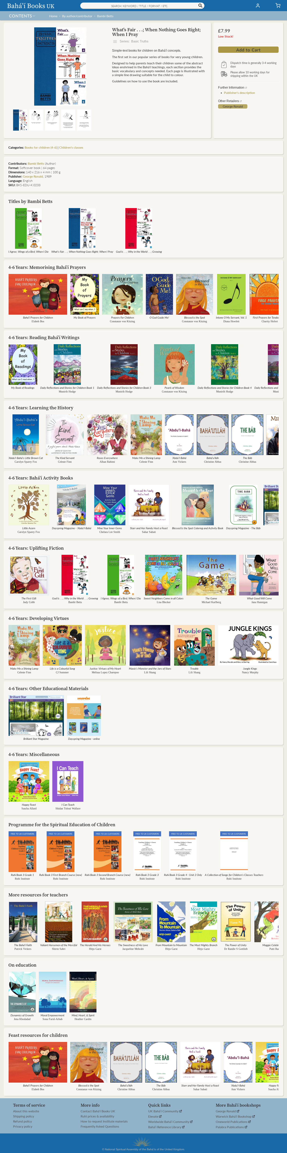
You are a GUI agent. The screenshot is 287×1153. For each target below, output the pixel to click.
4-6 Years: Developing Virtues (38, 618)
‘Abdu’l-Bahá (179, 457)
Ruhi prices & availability (97, 1116)
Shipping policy (23, 1116)
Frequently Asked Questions (100, 1126)
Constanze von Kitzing (122, 321)
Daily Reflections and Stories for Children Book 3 (124, 387)
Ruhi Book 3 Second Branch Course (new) (107, 874)
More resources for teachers (38, 895)
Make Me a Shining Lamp (146, 457)
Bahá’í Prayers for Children (38, 317)
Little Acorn (28, 528)
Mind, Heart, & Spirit (83, 1015)
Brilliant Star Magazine (36, 738)
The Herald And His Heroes (95, 944)
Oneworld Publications (232, 1121)
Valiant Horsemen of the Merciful (58, 944)
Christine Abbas (212, 461)
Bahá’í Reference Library (165, 1127)
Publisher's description (239, 92)
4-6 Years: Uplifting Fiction (36, 548)
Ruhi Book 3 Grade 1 (22, 874)
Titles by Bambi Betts (30, 201)
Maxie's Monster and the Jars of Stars (150, 668)
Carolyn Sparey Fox (26, 461)
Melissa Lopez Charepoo (105, 672)
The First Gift (28, 598)
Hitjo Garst (95, 948)
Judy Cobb (29, 602)
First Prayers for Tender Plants (270, 317)
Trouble (194, 668)
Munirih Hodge (67, 391)
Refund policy (22, 1121)
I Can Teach (68, 804)
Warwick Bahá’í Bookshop (234, 1116)
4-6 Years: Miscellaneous (34, 754)
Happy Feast (29, 804)
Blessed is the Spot (194, 317)
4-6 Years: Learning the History (40, 407)
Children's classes (71, 147)
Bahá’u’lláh (213, 457)
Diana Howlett (231, 321)
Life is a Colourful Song (62, 668)
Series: (133, 41)
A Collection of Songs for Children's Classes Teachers (234, 874)
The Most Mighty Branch (203, 944)
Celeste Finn (65, 461)
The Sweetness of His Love (133, 944)
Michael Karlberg (211, 602)
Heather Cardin (83, 1019)
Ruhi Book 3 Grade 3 (147, 874)
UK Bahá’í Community (163, 1111)
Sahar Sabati (149, 532)
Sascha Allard (29, 808)
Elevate (153, 1116)
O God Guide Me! (159, 317)
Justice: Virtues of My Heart (105, 668)
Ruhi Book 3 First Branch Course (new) (60, 874)
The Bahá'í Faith (23, 944)
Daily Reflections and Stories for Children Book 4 (225, 387)
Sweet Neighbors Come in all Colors (164, 598)
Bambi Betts (105, 16)
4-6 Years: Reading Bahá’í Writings (43, 337)
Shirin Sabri (58, 948)
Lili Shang (150, 672)
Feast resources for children (38, 1035)
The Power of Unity (236, 944)
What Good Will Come (259, 598)
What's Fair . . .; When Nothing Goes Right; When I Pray (82, 251)
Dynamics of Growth (22, 1015)
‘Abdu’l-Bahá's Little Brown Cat (25, 457)
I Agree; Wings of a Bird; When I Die (28, 251)
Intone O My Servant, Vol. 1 (231, 317)
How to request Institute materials (104, 1121)
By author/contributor (77, 16)
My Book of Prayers (85, 317)
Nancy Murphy (250, 672)
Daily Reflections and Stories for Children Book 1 (67, 387)
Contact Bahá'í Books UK (98, 1111)
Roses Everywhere (107, 457)
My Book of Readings (23, 387)
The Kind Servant (65, 457)
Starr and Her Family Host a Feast (149, 528)
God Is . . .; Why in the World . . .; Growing (139, 251)
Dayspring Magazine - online (84, 738)
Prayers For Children (122, 317)
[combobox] (142, 6)
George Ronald (233, 106)
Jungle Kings (250, 668)
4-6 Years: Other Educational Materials (48, 688)
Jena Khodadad (22, 1019)
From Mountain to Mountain (171, 944)
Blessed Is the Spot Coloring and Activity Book (197, 528)
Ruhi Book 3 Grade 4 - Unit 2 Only (183, 874)
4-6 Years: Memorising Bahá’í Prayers (47, 267)
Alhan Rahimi (107, 461)
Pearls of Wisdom (174, 387)
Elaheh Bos (38, 321)
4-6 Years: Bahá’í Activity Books (40, 478)
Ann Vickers (179, 461)
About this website (26, 1111)
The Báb (247, 457)
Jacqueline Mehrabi (133, 948)
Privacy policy (22, 1126)
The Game (211, 598)
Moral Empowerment (52, 1015)
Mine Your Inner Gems (109, 528)
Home (53, 16)
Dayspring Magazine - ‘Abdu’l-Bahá (71, 528)
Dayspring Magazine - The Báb (243, 528)
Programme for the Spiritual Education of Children (61, 824)
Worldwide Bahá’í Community (169, 1121)
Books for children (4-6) (41, 147)
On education (22, 965)
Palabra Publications (230, 1127)
